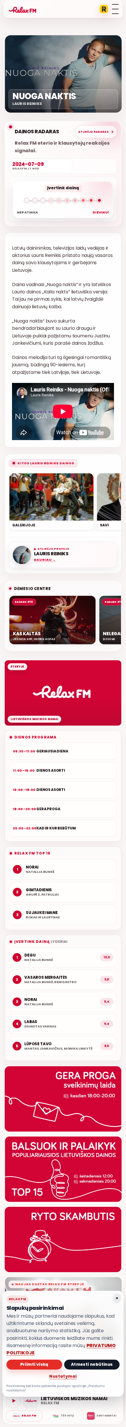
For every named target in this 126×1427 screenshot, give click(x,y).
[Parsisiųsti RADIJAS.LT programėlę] (103, 9)
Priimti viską (34, 1364)
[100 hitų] (63, 1415)
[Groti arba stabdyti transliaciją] (13, 1400)
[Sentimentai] (102, 1415)
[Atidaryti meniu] (115, 9)
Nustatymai (62, 1376)
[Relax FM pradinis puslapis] (22, 9)
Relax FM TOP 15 (32, 853)
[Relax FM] (24, 1415)
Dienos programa (35, 737)
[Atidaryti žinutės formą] (63, 1099)
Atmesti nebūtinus (92, 1364)
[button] (63, 201)
